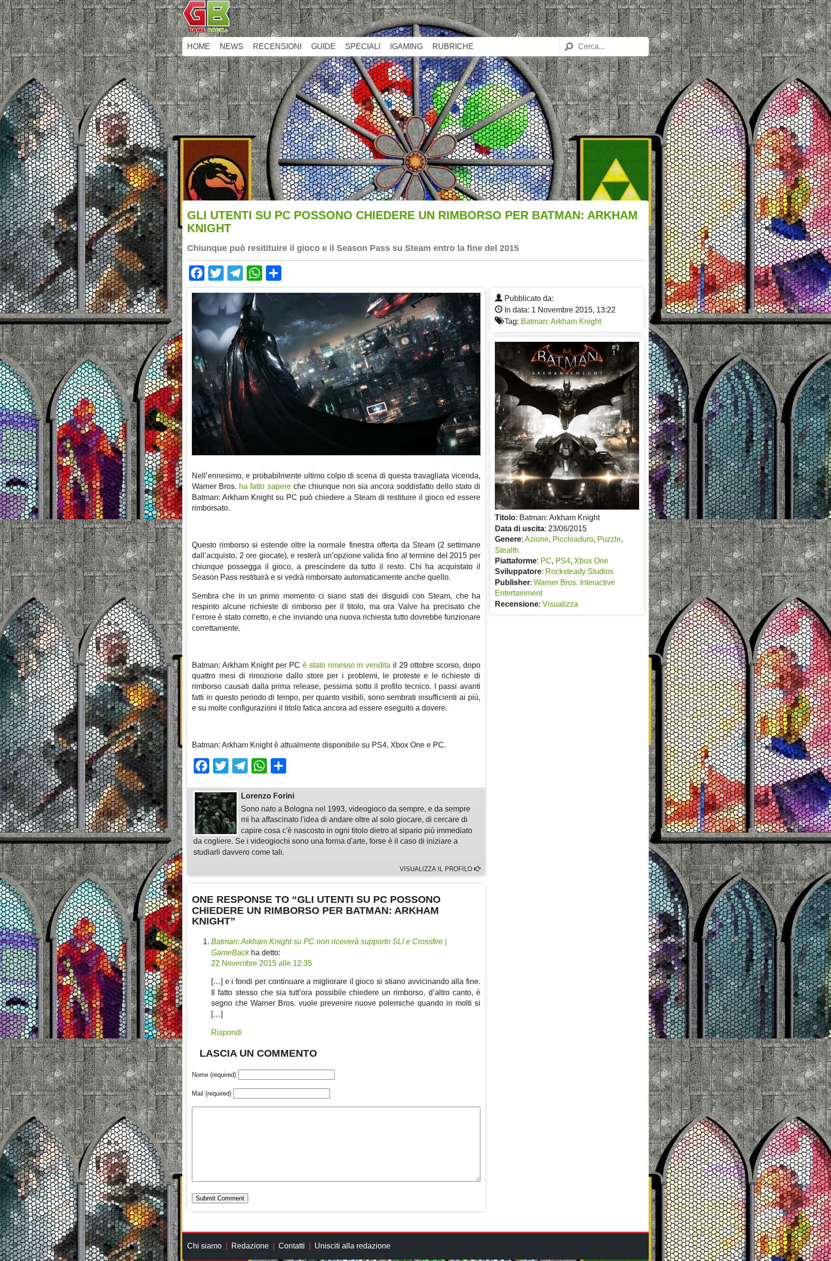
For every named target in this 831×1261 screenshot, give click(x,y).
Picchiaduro (573, 539)
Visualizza (560, 604)
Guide (323, 46)
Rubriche (453, 46)
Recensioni (277, 46)
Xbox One (591, 561)
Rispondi (226, 1032)
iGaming (406, 46)
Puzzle (609, 539)
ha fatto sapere (264, 486)
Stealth (507, 550)
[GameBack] (206, 30)
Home (198, 46)
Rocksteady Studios (579, 571)
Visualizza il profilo (437, 869)
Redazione (250, 1246)
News (231, 46)
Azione (537, 539)
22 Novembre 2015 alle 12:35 (261, 963)
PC (546, 561)
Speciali (362, 46)
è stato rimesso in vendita (346, 665)
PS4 (562, 561)
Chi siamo (204, 1246)
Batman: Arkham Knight (561, 321)
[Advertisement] (415, 128)
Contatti (291, 1246)
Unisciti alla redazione (352, 1246)
